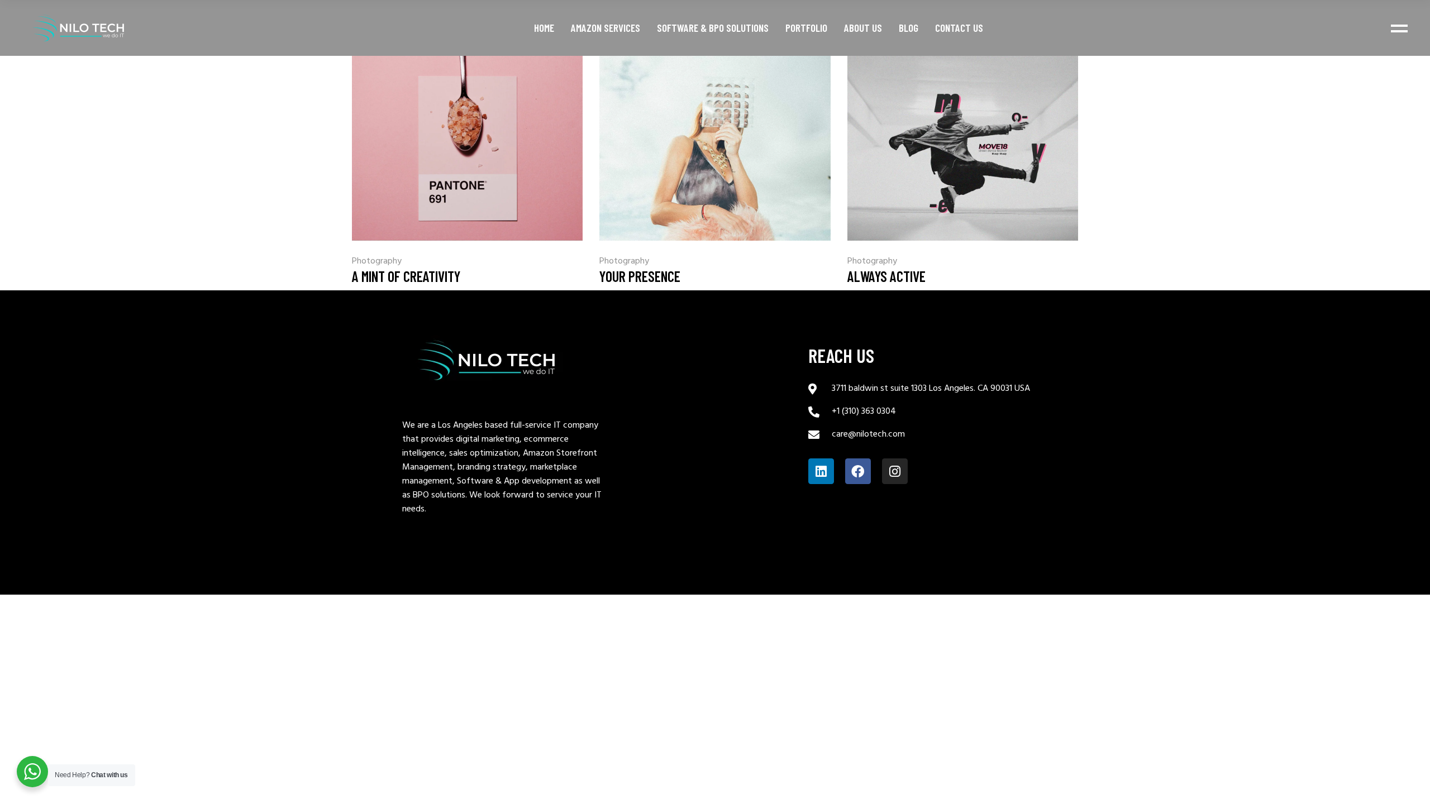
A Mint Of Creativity (406, 276)
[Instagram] (895, 471)
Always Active (886, 276)
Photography (377, 261)
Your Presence (639, 276)
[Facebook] (858, 471)
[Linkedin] (821, 471)
